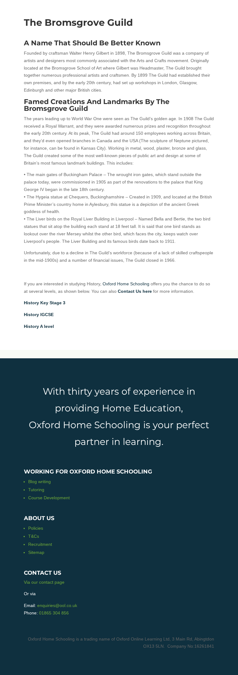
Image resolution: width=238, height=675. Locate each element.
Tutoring (36, 489)
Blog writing (39, 481)
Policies (35, 528)
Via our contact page (44, 582)
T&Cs (33, 536)
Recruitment (40, 544)
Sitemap (36, 552)
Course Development (49, 497)
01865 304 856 (54, 612)
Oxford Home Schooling (126, 283)
